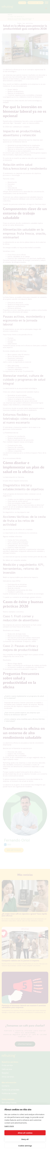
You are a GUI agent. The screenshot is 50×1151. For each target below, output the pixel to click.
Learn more (9, 1126)
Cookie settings (25, 1145)
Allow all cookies (25, 1133)
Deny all (25, 1139)
